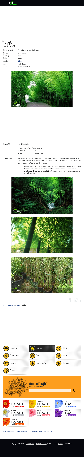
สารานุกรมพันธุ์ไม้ (9, 305)
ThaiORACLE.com (41, 444)
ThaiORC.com (30, 444)
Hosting (60, 444)
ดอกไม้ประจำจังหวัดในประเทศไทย (15, 431)
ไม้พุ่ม (20, 61)
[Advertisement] (42, 23)
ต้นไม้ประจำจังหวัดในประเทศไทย (41, 431)
